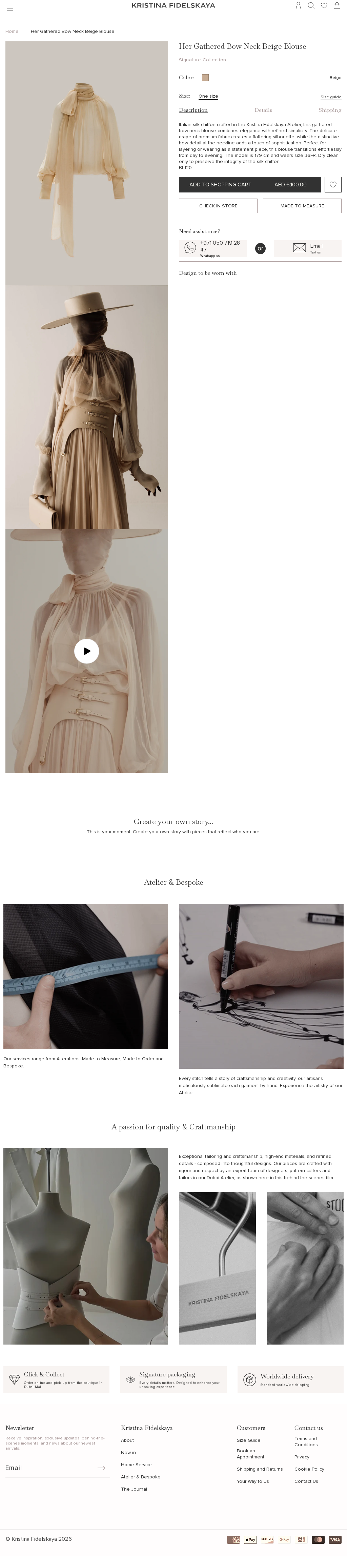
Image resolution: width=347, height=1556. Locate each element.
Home (12, 31)
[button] (10, 5)
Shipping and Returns (260, 1469)
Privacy (301, 1457)
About (127, 1440)
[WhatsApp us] (213, 248)
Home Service (136, 1465)
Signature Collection (202, 60)
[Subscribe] (101, 1468)
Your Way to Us (253, 1481)
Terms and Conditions (306, 1442)
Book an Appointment (250, 1454)
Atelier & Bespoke (141, 1477)
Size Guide (249, 1440)
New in (128, 1452)
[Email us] (308, 248)
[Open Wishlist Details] (324, 5)
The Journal (134, 1489)
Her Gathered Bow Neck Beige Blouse (73, 31)
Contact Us (306, 1481)
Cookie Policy (309, 1469)
